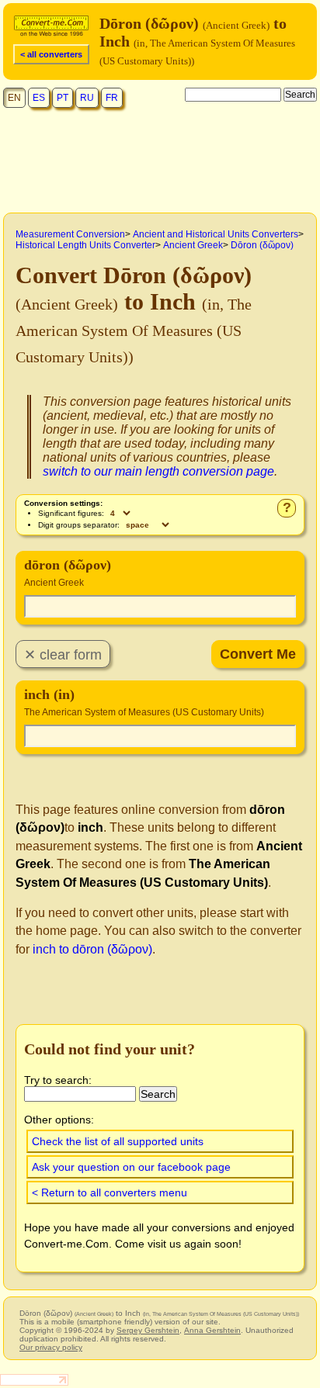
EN (14, 97)
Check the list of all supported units (117, 1141)
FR (112, 97)
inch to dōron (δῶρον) (92, 949)
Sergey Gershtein (148, 1330)
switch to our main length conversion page (158, 471)
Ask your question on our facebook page (131, 1167)
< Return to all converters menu (109, 1192)
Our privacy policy (50, 1347)
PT (62, 97)
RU (87, 97)
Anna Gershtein (212, 1330)
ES (39, 97)
